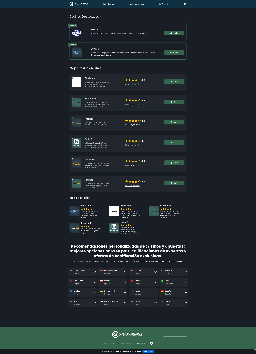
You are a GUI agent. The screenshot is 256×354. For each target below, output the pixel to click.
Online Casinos (108, 4)
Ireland (137, 301)
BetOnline (165, 205)
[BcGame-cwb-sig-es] (76, 82)
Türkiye (137, 281)
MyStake (86, 205)
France (137, 291)
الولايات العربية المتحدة (111, 301)
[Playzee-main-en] (76, 183)
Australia (168, 270)
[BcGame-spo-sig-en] (114, 211)
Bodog (124, 222)
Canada (138, 270)
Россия (107, 281)
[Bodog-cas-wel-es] (76, 143)
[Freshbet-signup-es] (76, 122)
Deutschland (109, 291)
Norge (167, 301)
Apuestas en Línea (137, 4)
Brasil (167, 281)
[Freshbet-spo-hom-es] (75, 227)
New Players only (132, 84)
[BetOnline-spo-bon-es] (154, 211)
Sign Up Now (148, 351)
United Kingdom (110, 270)
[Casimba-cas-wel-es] (76, 163)
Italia (76, 301)
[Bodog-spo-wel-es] (114, 227)
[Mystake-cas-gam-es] (77, 52)
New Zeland (78, 281)
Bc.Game (126, 205)
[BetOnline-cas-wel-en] (76, 102)
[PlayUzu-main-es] (77, 33)
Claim (175, 33)
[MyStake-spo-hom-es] (75, 211)
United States (79, 270)
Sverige (77, 291)
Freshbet (86, 223)
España (168, 291)
